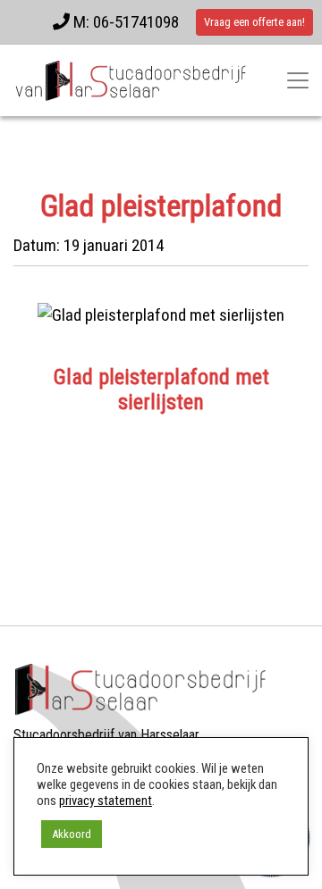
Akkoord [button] (71, 834)
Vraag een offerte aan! (254, 22)
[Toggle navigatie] (298, 80)
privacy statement (105, 801)
